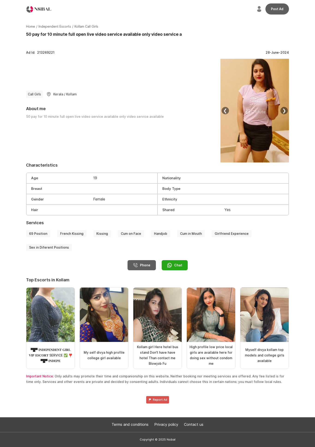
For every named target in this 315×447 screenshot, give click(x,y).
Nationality (171, 178)
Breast (36, 189)
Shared (168, 210)
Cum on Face (131, 233)
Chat (178, 265)
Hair (34, 210)
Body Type (171, 189)
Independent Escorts (55, 26)
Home (30, 26)
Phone (145, 265)
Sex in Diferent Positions (49, 247)
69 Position (38, 233)
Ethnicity (169, 199)
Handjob (160, 233)
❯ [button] (284, 110)
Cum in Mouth (191, 233)
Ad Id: (40, 52)
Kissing (102, 233)
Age (34, 178)
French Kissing (71, 233)
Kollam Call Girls (86, 26)
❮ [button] (225, 110)
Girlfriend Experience (232, 233)
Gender (37, 199)
